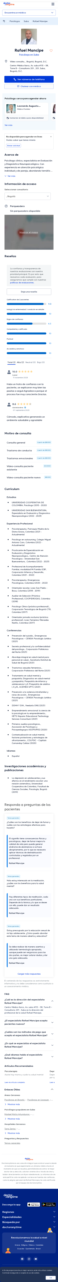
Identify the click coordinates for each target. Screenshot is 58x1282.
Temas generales (12, 1143)
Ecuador (20, 1249)
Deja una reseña (29, 291)
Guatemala (30, 1249)
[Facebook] (22, 1259)
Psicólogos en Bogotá (15, 1100)
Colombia (39, 1245)
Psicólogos (15, 21)
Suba (26, 21)
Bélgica (24, 1245)
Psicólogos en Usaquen (38, 1100)
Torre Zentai (10, 1128)
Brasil (38, 1249)
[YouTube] (36, 1259)
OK (50, 1278)
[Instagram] (29, 1259)
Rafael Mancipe (40, 21)
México (31, 1245)
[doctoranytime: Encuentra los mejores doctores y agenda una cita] (4, 21)
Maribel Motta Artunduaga (17, 1114)
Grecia (17, 1245)
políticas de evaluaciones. (22, 282)
